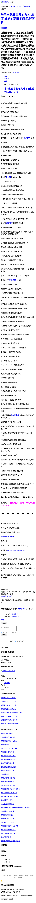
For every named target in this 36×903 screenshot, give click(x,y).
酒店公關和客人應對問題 (9, 793)
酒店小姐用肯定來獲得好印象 (10, 789)
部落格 (6, 78)
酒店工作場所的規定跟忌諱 (9, 796)
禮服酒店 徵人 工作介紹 (8, 705)
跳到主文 (4, 28)
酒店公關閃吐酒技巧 (7, 770)
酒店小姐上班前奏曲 (7, 752)
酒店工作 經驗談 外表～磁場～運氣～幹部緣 (15, 807)
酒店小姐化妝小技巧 (7, 774)
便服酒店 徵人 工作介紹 (8, 698)
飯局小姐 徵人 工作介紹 (8, 709)
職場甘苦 (16, 73)
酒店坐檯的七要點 (7, 800)
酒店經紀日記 (16, 616)
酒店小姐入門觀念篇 (7, 811)
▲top (2, 619)
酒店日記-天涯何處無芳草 (9, 748)
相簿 (5, 76)
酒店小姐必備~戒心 (7, 815)
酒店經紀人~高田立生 (8, 759)
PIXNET (9, 875)
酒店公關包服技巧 (7, 733)
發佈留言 (3, 634)
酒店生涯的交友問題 (7, 822)
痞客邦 (20, 609)
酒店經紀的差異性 (7, 837)
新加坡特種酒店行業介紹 (9, 720)
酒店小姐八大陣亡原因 (8, 830)
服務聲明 (20, 877)
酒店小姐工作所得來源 (8, 785)
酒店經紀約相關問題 (7, 781)
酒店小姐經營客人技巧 (8, 756)
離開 (10, 899)
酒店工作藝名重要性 (7, 818)
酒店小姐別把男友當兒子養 (9, 826)
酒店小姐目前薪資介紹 (8, 737)
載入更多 (3, 623)
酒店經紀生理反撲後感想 (9, 741)
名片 (5, 81)
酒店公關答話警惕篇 (7, 763)
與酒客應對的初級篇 (7, 804)
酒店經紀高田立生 (7, 596)
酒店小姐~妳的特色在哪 (8, 767)
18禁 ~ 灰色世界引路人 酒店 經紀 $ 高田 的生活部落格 (18, 19)
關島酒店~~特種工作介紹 (9, 716)
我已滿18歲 (4, 899)
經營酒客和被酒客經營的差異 (10, 841)
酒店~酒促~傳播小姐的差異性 (10, 724)
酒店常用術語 (5, 745)
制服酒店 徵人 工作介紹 (8, 701)
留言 (24, 609)
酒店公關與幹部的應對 (8, 778)
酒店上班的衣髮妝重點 (8, 833)
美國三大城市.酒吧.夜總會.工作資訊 (12, 712)
